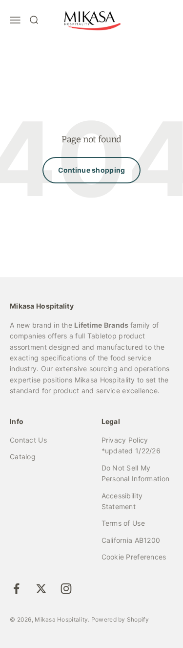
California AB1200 (131, 540)
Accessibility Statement (122, 501)
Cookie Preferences (134, 557)
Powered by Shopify (120, 619)
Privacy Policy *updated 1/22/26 (131, 445)
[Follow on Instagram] (66, 588)
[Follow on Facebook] (16, 588)
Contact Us (28, 440)
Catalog (23, 456)
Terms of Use (123, 523)
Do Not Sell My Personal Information (136, 473)
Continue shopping (91, 170)
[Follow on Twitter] (41, 588)
